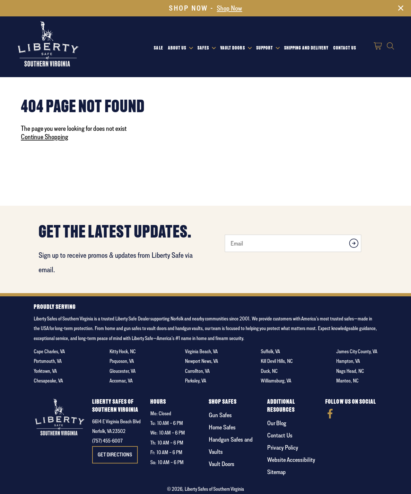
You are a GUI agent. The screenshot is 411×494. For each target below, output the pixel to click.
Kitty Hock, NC (122, 351)
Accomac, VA (121, 381)
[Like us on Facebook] (330, 417)
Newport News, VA (201, 361)
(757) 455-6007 (107, 441)
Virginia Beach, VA (201, 351)
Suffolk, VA (270, 351)
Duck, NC (269, 371)
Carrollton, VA (197, 371)
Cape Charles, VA (49, 351)
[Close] (401, 9)
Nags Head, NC (350, 371)
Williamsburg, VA (276, 381)
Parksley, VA (195, 381)
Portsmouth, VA (48, 361)
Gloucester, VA (122, 371)
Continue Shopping (44, 136)
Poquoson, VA (121, 361)
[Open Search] (390, 46)
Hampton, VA (348, 361)
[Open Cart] (378, 46)
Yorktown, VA (45, 371)
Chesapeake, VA (48, 381)
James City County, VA (356, 351)
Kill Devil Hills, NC (277, 361)
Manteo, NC (347, 381)
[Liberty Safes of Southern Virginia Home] (48, 44)
